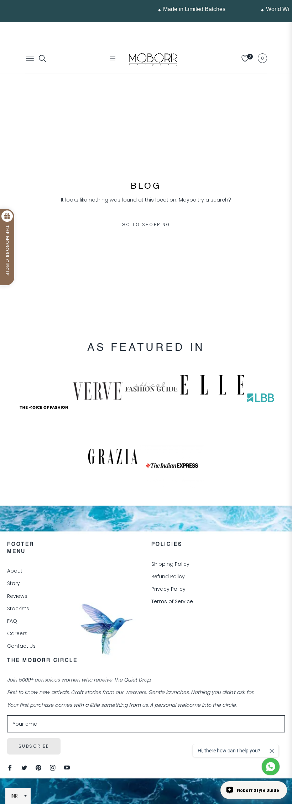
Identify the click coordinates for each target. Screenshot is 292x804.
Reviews (17, 596)
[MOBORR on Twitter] (24, 767)
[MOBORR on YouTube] (67, 767)
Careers (17, 633)
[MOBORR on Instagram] (53, 767)
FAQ (12, 621)
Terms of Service (172, 601)
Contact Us (21, 645)
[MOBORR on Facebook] (10, 767)
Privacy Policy (168, 588)
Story (13, 583)
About (14, 570)
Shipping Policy (170, 564)
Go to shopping (146, 224)
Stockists (18, 608)
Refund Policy (168, 576)
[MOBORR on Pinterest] (38, 767)
